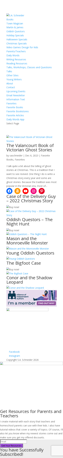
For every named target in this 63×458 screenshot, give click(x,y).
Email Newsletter (15, 95)
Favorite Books (14, 107)
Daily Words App (15, 119)
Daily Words (12, 55)
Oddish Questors (15, 31)
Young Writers (14, 79)
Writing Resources (16, 59)
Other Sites (12, 75)
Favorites (11, 103)
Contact (10, 87)
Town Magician (14, 23)
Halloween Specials (16, 39)
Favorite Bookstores (17, 111)
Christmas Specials (16, 43)
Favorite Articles (15, 115)
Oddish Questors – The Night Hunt (29, 221)
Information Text (15, 99)
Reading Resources (16, 63)
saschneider (16, 155)
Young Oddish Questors (30, 253)
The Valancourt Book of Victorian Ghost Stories (30, 147)
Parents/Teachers (16, 51)
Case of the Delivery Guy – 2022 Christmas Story (31, 198)
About (9, 83)
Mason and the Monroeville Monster (27, 240)
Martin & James (14, 27)
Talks (9, 71)
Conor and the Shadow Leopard (29, 280)
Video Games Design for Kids (22, 47)
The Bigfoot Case (23, 263)
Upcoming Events (15, 91)
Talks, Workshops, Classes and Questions (29, 67)
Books (9, 19)
